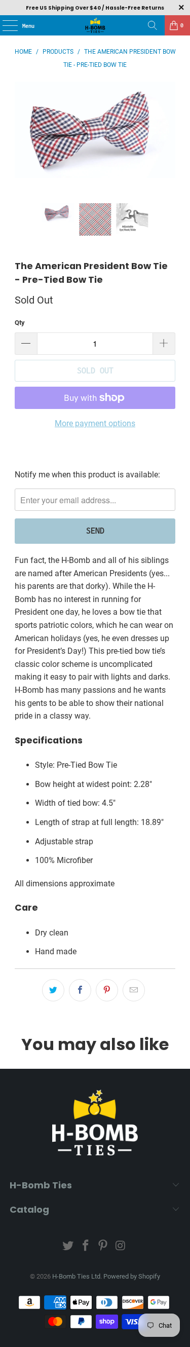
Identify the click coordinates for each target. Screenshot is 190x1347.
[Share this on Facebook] (80, 990)
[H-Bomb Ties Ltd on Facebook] (85, 1246)
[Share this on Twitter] (53, 990)
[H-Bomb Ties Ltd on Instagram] (121, 1246)
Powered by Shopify (131, 1276)
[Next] (168, 142)
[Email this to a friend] (134, 990)
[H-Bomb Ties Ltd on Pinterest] (103, 1246)
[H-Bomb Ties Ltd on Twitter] (68, 1246)
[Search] (152, 25)
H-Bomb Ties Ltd (76, 1276)
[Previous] (22, 142)
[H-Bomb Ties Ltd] (95, 25)
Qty (20, 322)
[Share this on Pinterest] (107, 990)
